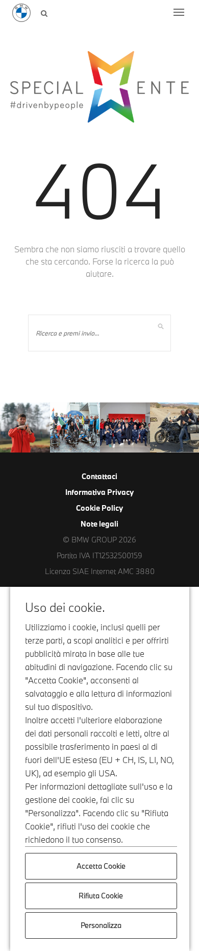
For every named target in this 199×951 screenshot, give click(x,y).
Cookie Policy (99, 508)
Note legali (99, 524)
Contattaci (99, 476)
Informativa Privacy (99, 492)
